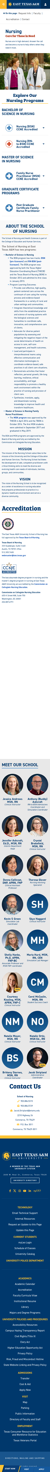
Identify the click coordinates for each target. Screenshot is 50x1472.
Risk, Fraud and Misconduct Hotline (25, 1359)
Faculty (37, 13)
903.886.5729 (27, 1106)
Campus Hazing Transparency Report (25, 1330)
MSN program (20, 417)
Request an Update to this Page (25, 1224)
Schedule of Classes (25, 1248)
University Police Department (25, 1260)
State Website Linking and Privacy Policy (25, 1364)
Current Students (25, 1237)
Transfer (25, 1378)
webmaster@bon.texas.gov (14, 555)
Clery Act (25, 1341)
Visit (25, 1396)
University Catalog (25, 1253)
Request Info (24, 13)
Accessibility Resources (25, 1324)
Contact (25, 19)
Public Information (25, 1413)
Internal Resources (25, 1218)
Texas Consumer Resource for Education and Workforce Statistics (25, 1433)
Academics (25, 1278)
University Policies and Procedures (25, 1319)
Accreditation (12, 19)
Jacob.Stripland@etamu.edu (27, 1110)
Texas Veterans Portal (25, 1440)
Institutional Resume (25, 1301)
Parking (25, 1407)
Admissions (25, 1372)
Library (25, 1306)
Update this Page (25, 1230)
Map (25, 1402)
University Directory (25, 1180)
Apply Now (25, 1389)
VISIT (26, 1469)
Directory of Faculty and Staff (25, 1419)
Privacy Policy (25, 1353)
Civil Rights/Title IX (25, 1336)
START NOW (10, 1468)
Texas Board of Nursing (29, 537)
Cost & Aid (25, 1384)
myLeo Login (25, 1242)
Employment (25, 1426)
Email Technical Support (25, 1213)
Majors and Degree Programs (25, 1312)
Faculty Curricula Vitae (25, 1295)
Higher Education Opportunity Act (25, 1347)
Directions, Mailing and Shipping (25, 1458)
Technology (25, 1207)
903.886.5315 (27, 1101)
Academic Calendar (25, 1284)
